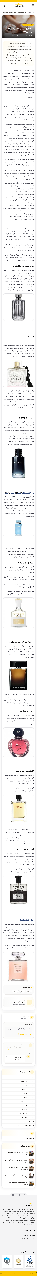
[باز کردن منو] (33, 5)
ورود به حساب (23, 1034)
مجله (29, 12)
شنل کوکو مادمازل (26, 920)
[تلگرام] (24, 1195)
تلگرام (28, 991)
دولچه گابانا (19, 492)
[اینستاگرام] (20, 1195)
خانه (34, 12)
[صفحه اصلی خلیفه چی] (18, 5)
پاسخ (6, 1050)
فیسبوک (15, 991)
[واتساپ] (17, 1195)
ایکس (22, 991)
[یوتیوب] (13, 1195)
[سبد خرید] (3, 5)
